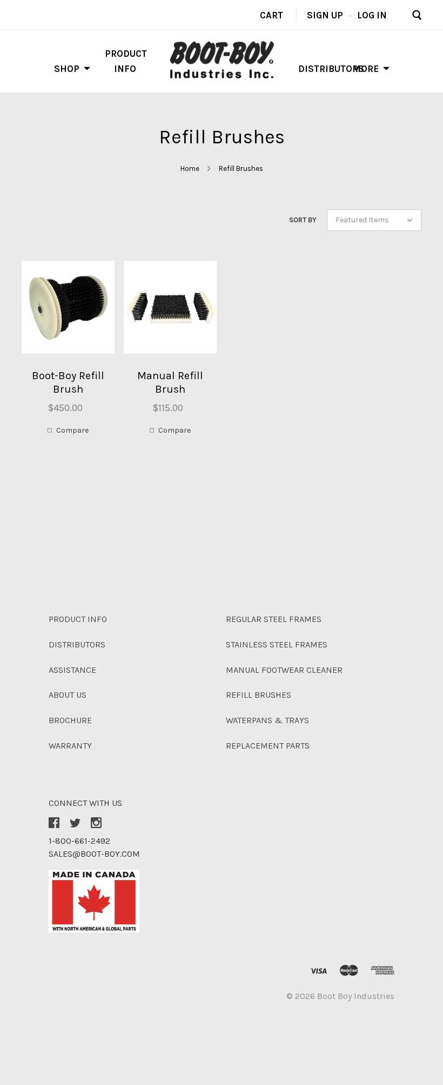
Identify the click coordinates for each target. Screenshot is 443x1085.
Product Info (78, 619)
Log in (372, 14)
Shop (66, 68)
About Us (67, 695)
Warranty (70, 745)
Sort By (303, 220)
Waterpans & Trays (267, 720)
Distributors (331, 68)
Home (189, 168)
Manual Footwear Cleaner (284, 670)
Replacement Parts (268, 745)
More (365, 68)
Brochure (70, 720)
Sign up (325, 14)
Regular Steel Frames (273, 619)
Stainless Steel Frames (276, 644)
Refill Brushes (241, 168)
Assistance (72, 670)
